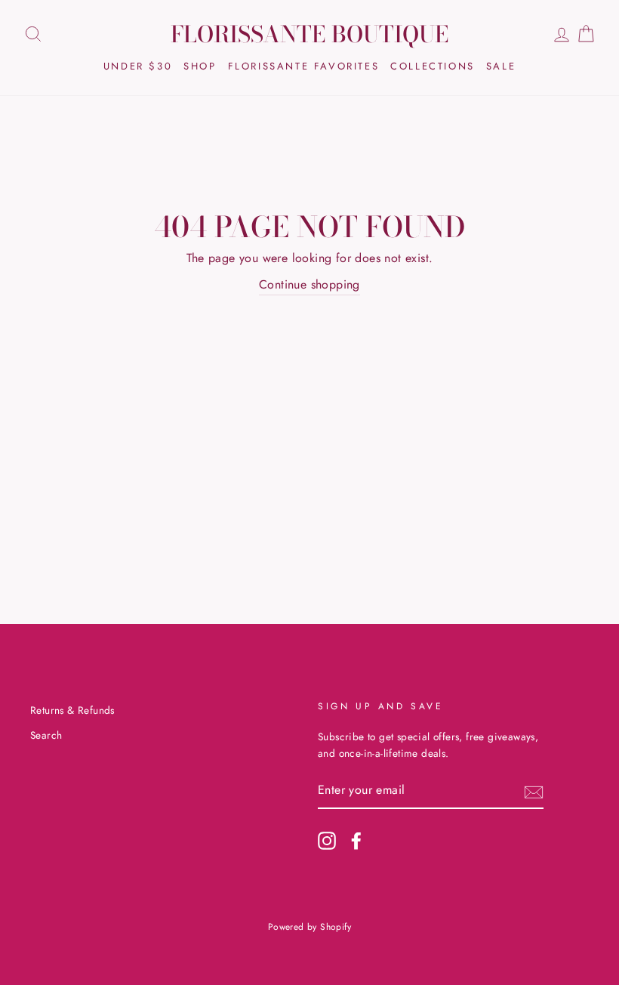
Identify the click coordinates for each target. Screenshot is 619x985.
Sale (501, 66)
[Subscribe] (534, 791)
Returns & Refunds (72, 710)
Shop (199, 66)
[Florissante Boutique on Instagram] (327, 841)
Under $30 (137, 66)
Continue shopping (309, 284)
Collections (432, 66)
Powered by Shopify (309, 927)
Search (46, 735)
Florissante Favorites (304, 66)
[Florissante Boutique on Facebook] (356, 841)
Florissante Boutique (309, 34)
